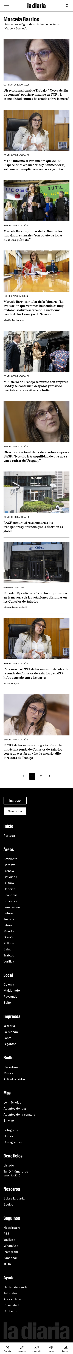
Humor (8, 1136)
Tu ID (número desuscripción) (16, 1173)
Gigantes (10, 1044)
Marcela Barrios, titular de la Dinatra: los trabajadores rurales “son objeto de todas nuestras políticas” (33, 235)
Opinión (9, 937)
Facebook (11, 1258)
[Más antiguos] (49, 776)
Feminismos (12, 907)
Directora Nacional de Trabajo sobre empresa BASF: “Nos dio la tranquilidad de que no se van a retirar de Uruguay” (36, 456)
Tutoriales (10, 1293)
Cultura (9, 883)
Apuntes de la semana (19, 1114)
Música (9, 1073)
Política (9, 943)
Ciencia (9, 871)
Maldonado (12, 990)
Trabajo (9, 955)
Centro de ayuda (16, 1287)
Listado (9, 1165)
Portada (9, 836)
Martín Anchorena (14, 320)
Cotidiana (10, 877)
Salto (7, 1003)
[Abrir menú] (6, 6)
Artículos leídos (14, 1079)
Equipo (8, 1204)
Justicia (9, 919)
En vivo (9, 1121)
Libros (8, 925)
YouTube (9, 1240)
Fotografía (11, 1130)
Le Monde (11, 1032)
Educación (11, 901)
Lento (8, 1038)
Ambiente (10, 859)
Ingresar (15, 801)
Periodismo (11, 1067)
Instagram (11, 1252)
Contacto (10, 1311)
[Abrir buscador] (67, 5)
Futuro (8, 913)
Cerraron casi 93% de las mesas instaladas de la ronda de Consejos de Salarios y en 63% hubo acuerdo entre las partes (36, 673)
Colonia (9, 984)
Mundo (9, 931)
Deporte (9, 889)
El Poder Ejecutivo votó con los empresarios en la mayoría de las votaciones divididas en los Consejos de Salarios (35, 597)
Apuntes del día (15, 1108)
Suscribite (15, 811)
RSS (7, 1234)
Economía (11, 895)
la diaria (9, 1026)
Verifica (9, 961)
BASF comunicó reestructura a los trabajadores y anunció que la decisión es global (33, 527)
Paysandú (11, 997)
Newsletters (12, 1228)
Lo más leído (12, 1102)
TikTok (8, 1264)
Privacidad (11, 1305)
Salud (8, 949)
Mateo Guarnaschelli (15, 607)
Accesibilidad (13, 1299)
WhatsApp (11, 1246)
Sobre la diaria (14, 1198)
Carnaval (10, 865)
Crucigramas (13, 1142)
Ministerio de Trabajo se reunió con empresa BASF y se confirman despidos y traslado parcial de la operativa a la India (36, 386)
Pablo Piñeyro (11, 683)
